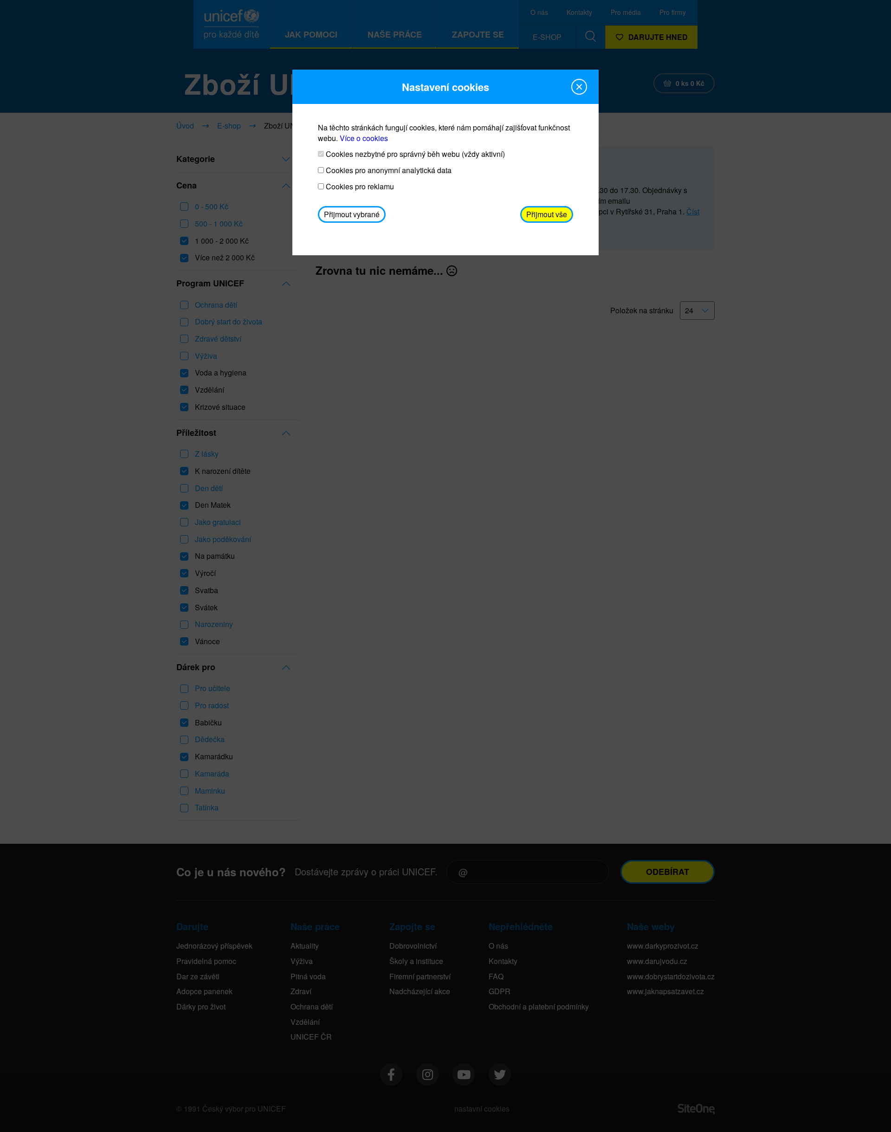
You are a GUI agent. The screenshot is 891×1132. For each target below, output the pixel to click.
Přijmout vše (546, 214)
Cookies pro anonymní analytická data (388, 170)
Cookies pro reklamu (359, 186)
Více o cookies (364, 138)
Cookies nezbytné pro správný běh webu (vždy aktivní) (414, 154)
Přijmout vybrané (352, 214)
